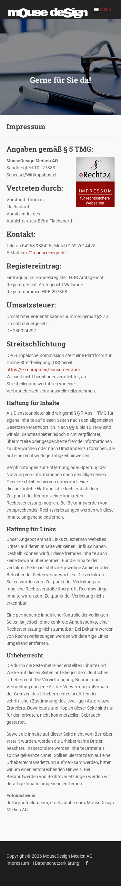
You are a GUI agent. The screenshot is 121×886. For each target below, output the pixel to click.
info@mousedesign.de (43, 252)
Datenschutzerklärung (57, 863)
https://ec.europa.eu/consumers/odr (43, 369)
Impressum (17, 863)
